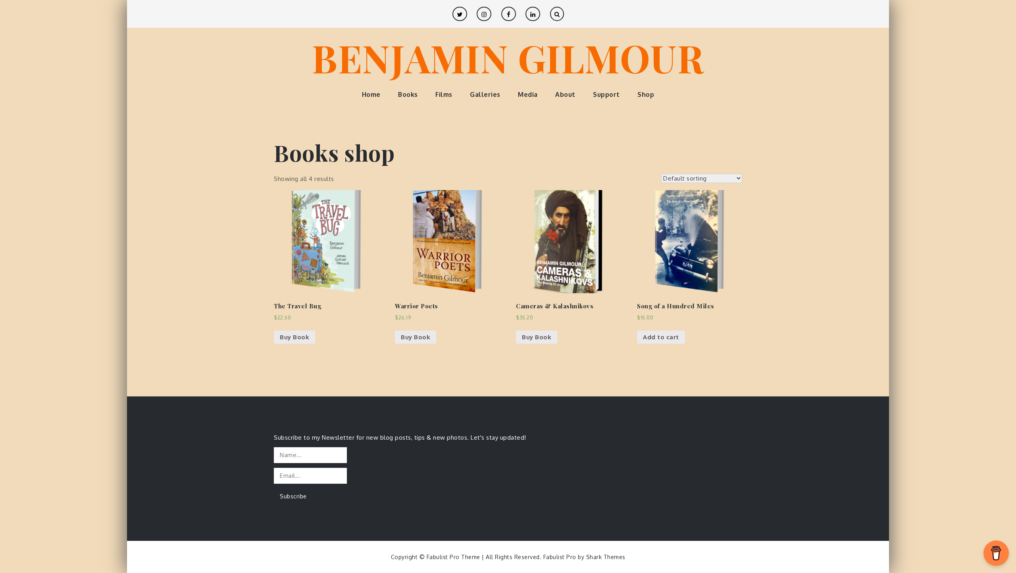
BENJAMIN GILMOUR (508, 57)
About (565, 94)
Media (528, 94)
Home (371, 94)
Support (606, 94)
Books (408, 94)
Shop (645, 94)
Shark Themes (605, 557)
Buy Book (294, 337)
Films (443, 94)
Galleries (485, 94)
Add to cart (661, 337)
